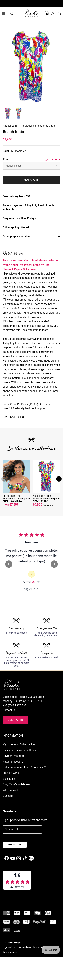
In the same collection (31, 448)
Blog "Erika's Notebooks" (17, 784)
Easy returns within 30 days (19, 218)
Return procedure (13, 761)
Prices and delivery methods (19, 750)
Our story (8, 795)
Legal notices (9, 947)
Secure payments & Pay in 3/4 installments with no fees (28, 207)
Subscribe (15, 844)
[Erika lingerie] (31, 13)
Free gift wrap (11, 773)
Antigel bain (10, 125)
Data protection (10, 952)
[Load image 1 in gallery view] (31, 67)
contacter (15, 719)
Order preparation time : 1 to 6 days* (24, 767)
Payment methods (13, 755)
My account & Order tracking (19, 744)
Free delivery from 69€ (16, 196)
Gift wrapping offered (16, 227)
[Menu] (3, 13)
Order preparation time (16, 236)
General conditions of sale (31, 947)
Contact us (9, 710)
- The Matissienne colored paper (37, 125)
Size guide (54, 159)
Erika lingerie (16, 942)
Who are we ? (10, 790)
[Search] (13, 13)
